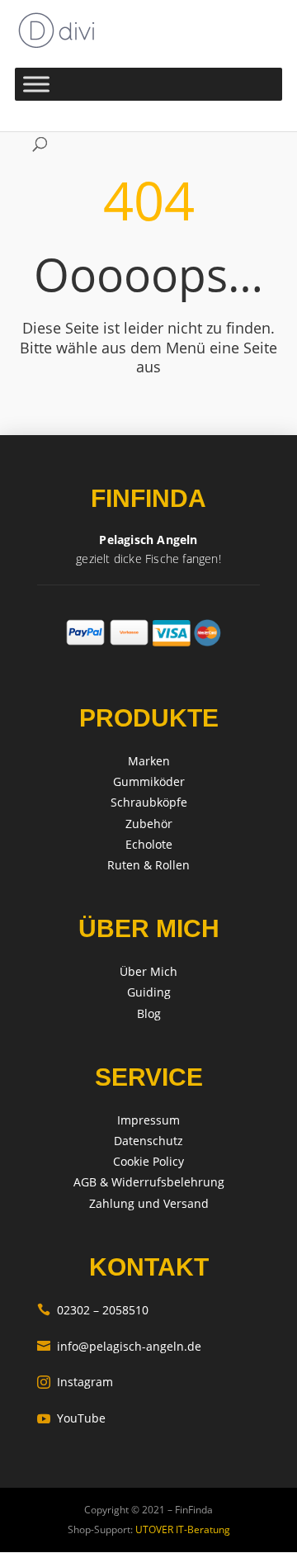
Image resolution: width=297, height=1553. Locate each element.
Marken (149, 761)
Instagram (75, 1382)
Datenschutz (148, 1140)
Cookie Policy (148, 1161)
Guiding (149, 992)
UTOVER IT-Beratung (181, 1529)
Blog (149, 1013)
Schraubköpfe (149, 802)
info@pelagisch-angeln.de (119, 1346)
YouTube (71, 1418)
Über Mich (148, 971)
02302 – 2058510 (92, 1310)
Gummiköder (149, 781)
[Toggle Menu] (36, 84)
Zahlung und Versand (149, 1203)
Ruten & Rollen (148, 865)
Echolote (148, 844)
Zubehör (148, 823)
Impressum (148, 1120)
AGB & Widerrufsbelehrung (148, 1182)
